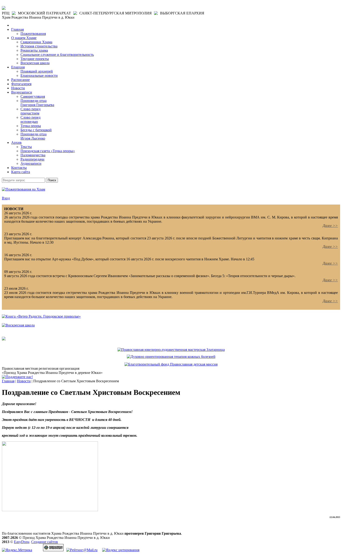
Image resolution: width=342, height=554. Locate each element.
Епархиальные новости (39, 75)
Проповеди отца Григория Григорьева (37, 103)
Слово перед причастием (30, 111)
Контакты (19, 168)
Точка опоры (30, 126)
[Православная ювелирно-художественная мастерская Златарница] (171, 350)
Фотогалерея (21, 84)
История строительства (38, 46)
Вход (6, 198)
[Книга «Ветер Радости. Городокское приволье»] (41, 316)
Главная (17, 29)
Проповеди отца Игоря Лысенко (33, 136)
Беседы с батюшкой (36, 130)
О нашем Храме (24, 38)
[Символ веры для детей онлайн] (4, 339)
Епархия (18, 67)
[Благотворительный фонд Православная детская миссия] (171, 364)
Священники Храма (36, 42)
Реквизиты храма (34, 50)
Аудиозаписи (30, 163)
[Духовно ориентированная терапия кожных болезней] (171, 357)
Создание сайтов (44, 542)
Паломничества (32, 155)
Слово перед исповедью (30, 119)
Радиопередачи (32, 159)
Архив (16, 142)
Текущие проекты (34, 59)
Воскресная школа (35, 63)
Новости (18, 88)
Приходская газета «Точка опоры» (47, 151)
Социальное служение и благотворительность (57, 55)
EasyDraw (21, 542)
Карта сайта (20, 172)
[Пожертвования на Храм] (23, 189)
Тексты (26, 147)
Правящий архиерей (36, 71)
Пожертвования (33, 34)
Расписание (20, 80)
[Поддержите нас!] (17, 377)
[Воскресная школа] (18, 325)
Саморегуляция (32, 96)
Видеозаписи (21, 92)
